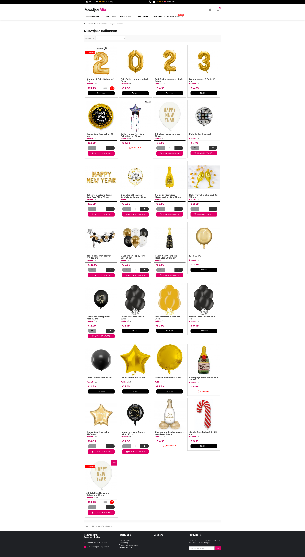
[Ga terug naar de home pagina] (84, 24)
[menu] (210, 9)
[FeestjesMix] (100, 9)
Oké (217, 548)
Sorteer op (90, 38)
